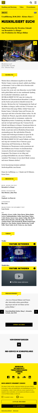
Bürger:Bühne (22, 32)
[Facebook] (8, 377)
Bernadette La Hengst (13, 30)
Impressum (15, 410)
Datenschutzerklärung (6, 410)
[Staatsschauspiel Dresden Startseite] (3, 2)
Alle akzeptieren (19, 406)
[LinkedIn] (30, 377)
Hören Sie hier (19, 325)
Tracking (21, 397)
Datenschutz (19, 368)
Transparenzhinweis (19, 370)
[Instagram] (13, 377)
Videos (21, 7)
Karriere (19, 372)
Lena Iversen (5, 209)
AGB (19, 374)
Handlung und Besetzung (9, 7)
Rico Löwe (5, 203)
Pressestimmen (31, 7)
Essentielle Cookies (8, 397)
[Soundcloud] (24, 377)
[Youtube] (18, 377)
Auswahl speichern (19, 402)
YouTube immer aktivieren (20, 258)
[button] (31, 2)
